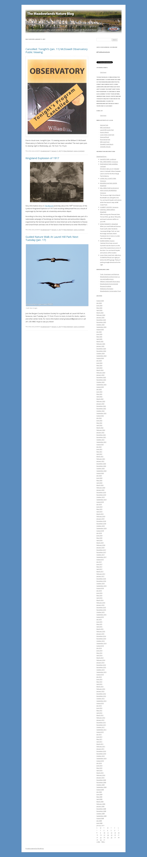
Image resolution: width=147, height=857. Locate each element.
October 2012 (100, 698)
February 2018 (100, 545)
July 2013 (99, 677)
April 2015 (99, 627)
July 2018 (99, 533)
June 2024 (99, 363)
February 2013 (100, 689)
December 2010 (101, 751)
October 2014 (100, 641)
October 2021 (100, 440)
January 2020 (100, 490)
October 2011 (100, 727)
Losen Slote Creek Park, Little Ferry (110, 255)
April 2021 (99, 454)
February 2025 (100, 344)
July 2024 (99, 360)
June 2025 (99, 334)
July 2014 (99, 648)
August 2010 (100, 761)
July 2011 (99, 734)
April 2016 (99, 598)
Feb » (103, 842)
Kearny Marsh (104, 132)
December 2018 (101, 521)
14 (118, 833)
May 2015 (99, 624)
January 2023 (100, 404)
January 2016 (100, 605)
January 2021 (100, 461)
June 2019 (99, 507)
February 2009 (100, 804)
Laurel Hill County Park (107, 130)
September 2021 (101, 442)
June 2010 (99, 766)
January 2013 (100, 691)
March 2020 (99, 485)
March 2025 (99, 341)
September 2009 (101, 787)
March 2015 (99, 629)
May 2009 (99, 797)
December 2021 (101, 435)
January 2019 (100, 519)
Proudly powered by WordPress (35, 848)
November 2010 (101, 754)
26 (111, 837)
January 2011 (100, 749)
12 (111, 833)
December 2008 (101, 809)
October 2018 (100, 526)
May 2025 (99, 337)
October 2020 (100, 468)
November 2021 (101, 437)
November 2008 (101, 811)
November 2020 (101, 466)
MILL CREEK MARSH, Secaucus (109, 162)
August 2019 (100, 502)
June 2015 (99, 622)
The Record (48, 206)
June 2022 (99, 420)
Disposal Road (104, 137)
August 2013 (100, 674)
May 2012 (99, 710)
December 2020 (101, 464)
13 (115, 833)
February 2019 (100, 516)
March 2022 (99, 428)
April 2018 (99, 540)
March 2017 (99, 571)
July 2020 (99, 476)
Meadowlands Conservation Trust (110, 291)
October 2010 (100, 756)
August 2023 (100, 387)
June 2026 (99, 305)
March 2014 (99, 658)
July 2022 (99, 418)
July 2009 (99, 792)
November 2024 (101, 351)
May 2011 (99, 739)
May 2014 (99, 653)
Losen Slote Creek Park (107, 135)
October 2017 (100, 555)
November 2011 (101, 725)
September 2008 (101, 816)
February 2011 (100, 746)
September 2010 (101, 758)
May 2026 (99, 308)
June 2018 (99, 535)
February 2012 (100, 718)
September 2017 (101, 557)
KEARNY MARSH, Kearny (107, 241)
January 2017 (100, 576)
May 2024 (99, 365)
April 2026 (99, 310)
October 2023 (100, 382)
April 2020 (99, 483)
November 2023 (101, 380)
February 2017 (100, 574)
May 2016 (99, 595)
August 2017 (100, 559)
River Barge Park (105, 139)
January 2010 (100, 778)
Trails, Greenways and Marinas (109, 274)
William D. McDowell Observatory (110, 281)
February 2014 (100, 660)
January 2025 (100, 346)
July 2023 (99, 389)
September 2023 (101, 384)
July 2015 (99, 619)
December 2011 (101, 722)
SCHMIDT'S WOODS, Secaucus (109, 207)
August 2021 (100, 444)
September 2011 (101, 730)
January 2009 (100, 806)
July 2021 (99, 447)
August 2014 (100, 646)
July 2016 (99, 591)
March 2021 (99, 456)
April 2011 (99, 742)
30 (101, 840)
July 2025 (99, 332)
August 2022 (100, 416)
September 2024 (101, 356)
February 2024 (100, 372)
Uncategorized (45, 151)
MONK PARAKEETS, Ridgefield (109, 224)
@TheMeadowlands (103, 52)
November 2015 (101, 610)
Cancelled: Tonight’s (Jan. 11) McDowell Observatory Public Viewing (57, 50)
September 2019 (101, 499)
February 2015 (100, 631)
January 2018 (100, 547)
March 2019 (99, 514)
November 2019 (101, 495)
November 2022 (101, 408)
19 (111, 835)
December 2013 (101, 665)
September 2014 (101, 643)
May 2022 (99, 423)
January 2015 (100, 634)
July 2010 (99, 763)
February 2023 (100, 401)
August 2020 (100, 473)
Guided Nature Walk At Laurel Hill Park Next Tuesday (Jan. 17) (52, 238)
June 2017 (99, 564)
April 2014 (99, 655)
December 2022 (101, 406)
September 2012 (101, 701)
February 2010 (100, 775)
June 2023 (99, 392)
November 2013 (101, 667)
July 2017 (99, 562)
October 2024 (100, 353)
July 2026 (99, 303)
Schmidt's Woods (105, 147)
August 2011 (100, 732)
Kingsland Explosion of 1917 (42, 158)
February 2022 (100, 430)
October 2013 (100, 670)
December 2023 (101, 377)
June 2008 (99, 823)
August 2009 (100, 789)
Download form (101, 156)
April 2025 (99, 339)
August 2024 (100, 358)
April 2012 (99, 713)
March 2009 (99, 801)
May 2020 (99, 480)
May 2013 (99, 682)
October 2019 (100, 497)
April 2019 (99, 511)
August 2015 (100, 617)
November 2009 (101, 782)
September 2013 (101, 672)
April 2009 (99, 799)
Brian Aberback (68, 151)
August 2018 (100, 531)
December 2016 (101, 579)
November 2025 (101, 322)
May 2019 (99, 509)
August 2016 (100, 588)
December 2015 (101, 607)
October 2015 (100, 612)
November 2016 (101, 581)
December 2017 (101, 550)
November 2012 (101, 696)
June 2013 (99, 679)
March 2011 (99, 744)
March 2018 (99, 543)
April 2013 (99, 684)
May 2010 (99, 768)
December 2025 (101, 320)
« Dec (98, 842)
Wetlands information (106, 289)
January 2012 (100, 720)
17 (104, 835)
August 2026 (100, 301)
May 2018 (99, 538)
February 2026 (100, 315)
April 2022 (99, 425)
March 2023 (99, 399)
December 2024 (101, 349)
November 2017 (101, 552)
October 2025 (100, 325)
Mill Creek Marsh (105, 127)
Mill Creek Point (104, 142)
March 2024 (99, 370)
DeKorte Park (104, 125)
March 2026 (99, 313)
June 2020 (99, 478)
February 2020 (100, 488)
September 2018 (101, 528)
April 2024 (99, 368)
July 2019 (99, 504)
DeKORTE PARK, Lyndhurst (108, 159)
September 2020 (101, 471)
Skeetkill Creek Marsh (106, 144)
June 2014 (99, 650)
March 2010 (99, 773)
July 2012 (99, 706)
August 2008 (100, 818)
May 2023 (99, 394)
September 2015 (101, 615)
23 (101, 837)
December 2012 (101, 694)
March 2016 (99, 600)
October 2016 (100, 583)
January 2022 (100, 432)
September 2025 (101, 327)
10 (104, 833)
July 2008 (99, 821)
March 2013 (99, 686)
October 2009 (100, 785)
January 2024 (100, 375)
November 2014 (101, 639)
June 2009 (99, 794)
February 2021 (100, 459)
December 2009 (101, 780)
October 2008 (100, 813)
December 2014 (101, 636)
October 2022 (100, 411)
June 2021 (99, 449)
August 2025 (100, 329)
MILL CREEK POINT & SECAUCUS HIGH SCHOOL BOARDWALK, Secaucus (109, 190)
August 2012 (100, 703)
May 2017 (99, 567)
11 (108, 833)
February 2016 (100, 603)
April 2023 (99, 396)
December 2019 (101, 492)
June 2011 (99, 737)
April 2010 (99, 770)
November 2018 (101, 523)
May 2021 (99, 452)
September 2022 (101, 413)
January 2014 (100, 662)
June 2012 (99, 708)
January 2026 (100, 317)
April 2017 (99, 569)
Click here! (103, 72)
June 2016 (99, 593)
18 (108, 835)
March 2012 (99, 715)
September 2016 (101, 586)
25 (108, 837)
